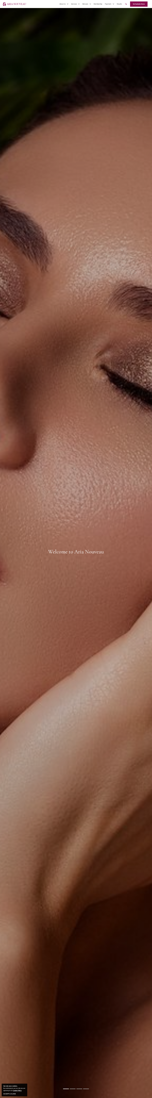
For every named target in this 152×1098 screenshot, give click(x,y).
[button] (63, 4)
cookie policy (17, 1090)
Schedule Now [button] (139, 4)
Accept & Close (9, 1094)
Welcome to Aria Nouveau (76, 551)
